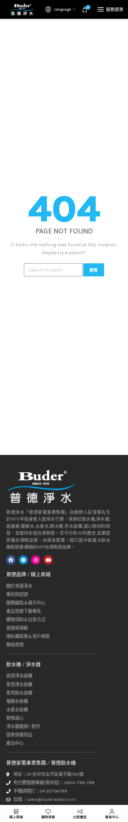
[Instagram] (35, 560)
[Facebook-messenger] (23, 560)
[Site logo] (22, 9)
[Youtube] (48, 560)
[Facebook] (11, 560)
